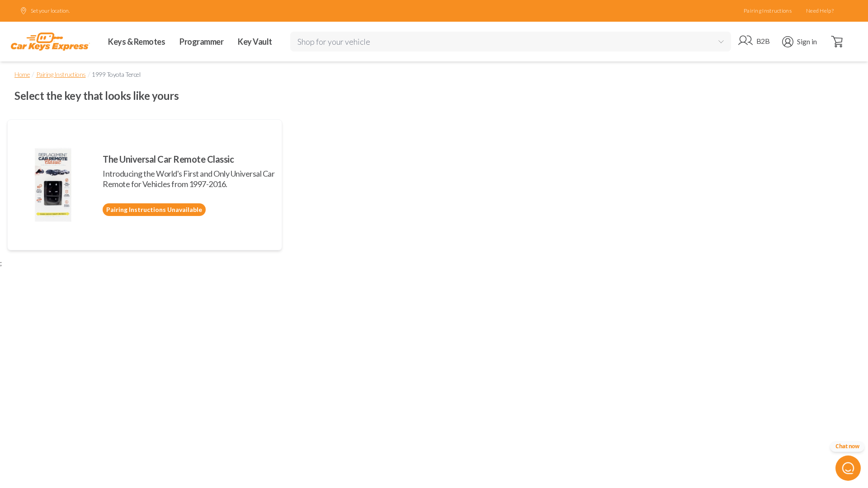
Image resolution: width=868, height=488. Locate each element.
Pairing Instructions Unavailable (154, 209)
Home (22, 74)
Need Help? (820, 10)
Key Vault (255, 42)
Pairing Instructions (768, 10)
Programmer (201, 42)
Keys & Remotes (136, 42)
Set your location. (50, 10)
